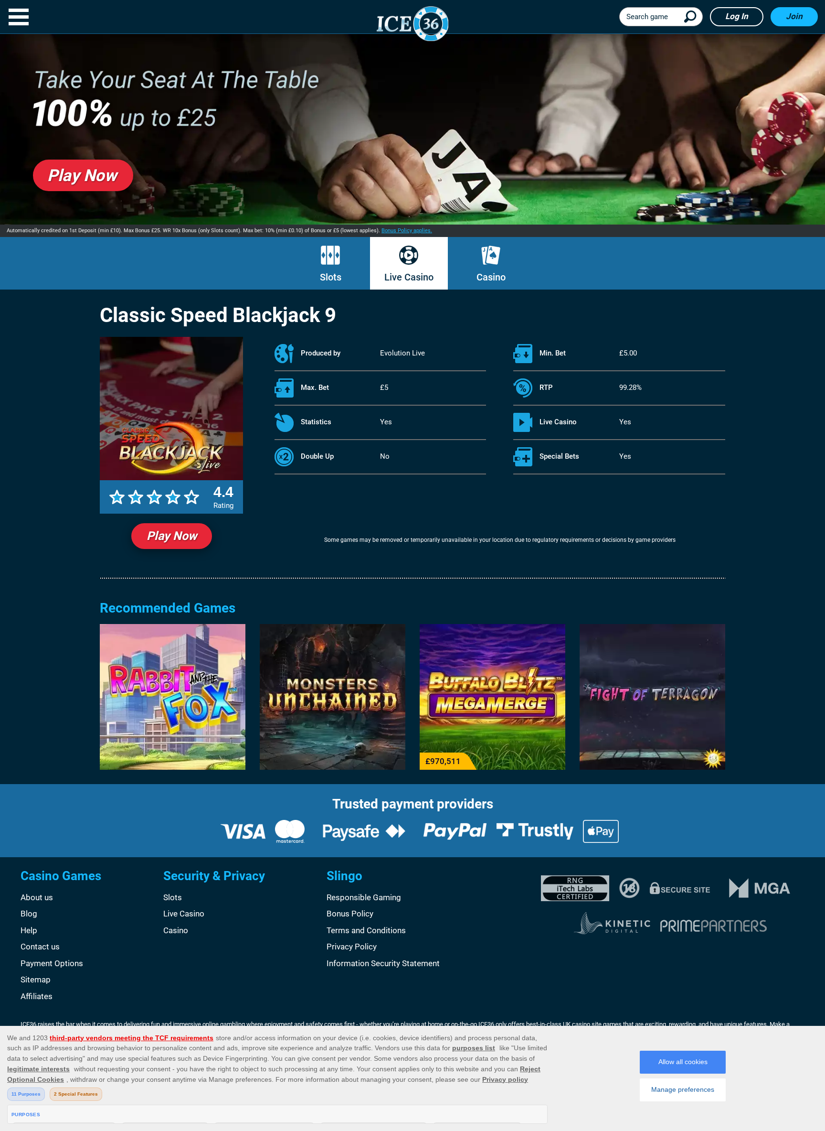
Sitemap (36, 979)
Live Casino (409, 277)
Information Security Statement (383, 963)
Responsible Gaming (364, 897)
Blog (29, 913)
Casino (491, 277)
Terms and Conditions (366, 930)
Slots (330, 277)
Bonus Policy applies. (406, 230)
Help (29, 930)
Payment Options (52, 963)
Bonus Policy (350, 913)
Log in (736, 16)
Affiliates (37, 996)
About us (37, 897)
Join (794, 16)
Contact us (40, 946)
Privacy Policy (352, 946)
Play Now (172, 536)
